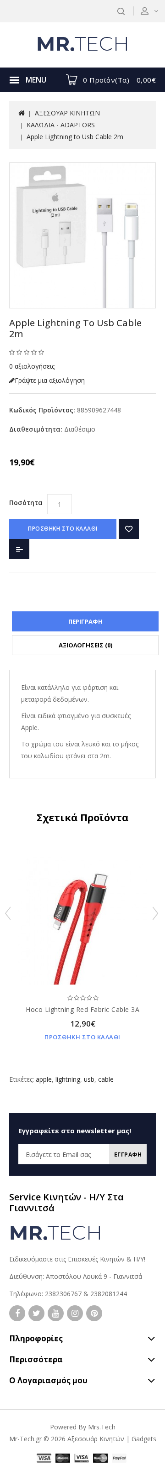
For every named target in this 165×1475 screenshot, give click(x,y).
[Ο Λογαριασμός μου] (155, 10)
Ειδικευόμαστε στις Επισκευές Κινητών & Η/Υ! (77, 1259)
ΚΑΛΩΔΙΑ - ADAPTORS (61, 124)
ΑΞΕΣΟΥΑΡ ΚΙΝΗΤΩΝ (67, 113)
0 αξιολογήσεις (32, 366)
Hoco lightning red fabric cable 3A (82, 1009)
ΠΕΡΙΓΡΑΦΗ (85, 621)
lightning (67, 1079)
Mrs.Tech (102, 1427)
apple (44, 1079)
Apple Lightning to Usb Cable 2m (75, 136)
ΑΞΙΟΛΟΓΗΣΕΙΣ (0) (85, 645)
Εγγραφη (128, 1154)
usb (89, 1079)
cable (106, 1079)
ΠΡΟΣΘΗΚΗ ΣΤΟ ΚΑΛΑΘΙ (63, 528)
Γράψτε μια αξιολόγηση (50, 380)
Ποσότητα (26, 502)
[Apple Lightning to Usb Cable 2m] (82, 235)
